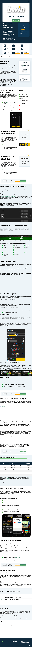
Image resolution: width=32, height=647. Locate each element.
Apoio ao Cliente (24, 56)
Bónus (2, 56)
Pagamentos (15, 56)
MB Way (7, 478)
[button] (28, 1)
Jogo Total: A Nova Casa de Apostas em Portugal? (15, 633)
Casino (10, 56)
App (19, 56)
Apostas (6, 56)
